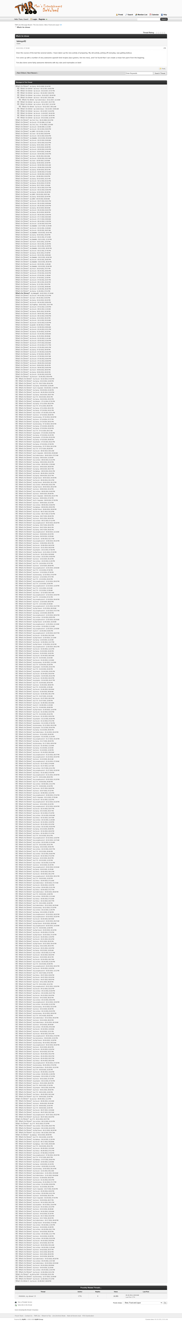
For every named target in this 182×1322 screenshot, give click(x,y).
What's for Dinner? (22, 86)
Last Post (128, 1297)
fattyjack (37, 401)
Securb (38, 91)
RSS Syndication (88, 1316)
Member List (142, 15)
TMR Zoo (37, 1316)
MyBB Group (39, 1319)
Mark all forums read (74, 1316)
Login (35, 19)
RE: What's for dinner (24, 88)
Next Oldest (21, 73)
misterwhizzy (39, 1038)
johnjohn (37, 433)
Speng (34, 86)
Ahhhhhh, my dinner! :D (27, 1296)
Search (130, 15)
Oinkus (37, 592)
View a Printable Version (25, 1302)
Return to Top (46, 1316)
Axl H (36, 631)
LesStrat (38, 95)
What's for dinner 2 (22, 1281)
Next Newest (32, 73)
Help (165, 15)
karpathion (38, 1204)
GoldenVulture (41, 100)
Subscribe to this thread (25, 1305)
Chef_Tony (35, 120)
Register (42, 19)
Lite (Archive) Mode (58, 1316)
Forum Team (19, 1316)
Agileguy (37, 471)
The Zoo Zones (38, 25)
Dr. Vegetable (39, 388)
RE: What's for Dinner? (24, 379)
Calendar (155, 15)
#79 (165, 48)
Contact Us (28, 1316)
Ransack (34, 376)
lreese (37, 88)
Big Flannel (38, 478)
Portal (120, 15)
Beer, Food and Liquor (52, 25)
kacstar (34, 1099)
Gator (33, 133)
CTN (36, 383)
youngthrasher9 (40, 523)
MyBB (24, 1319)
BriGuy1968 (35, 1274)
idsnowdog (38, 417)
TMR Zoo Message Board (23, 25)
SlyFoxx (37, 993)
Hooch (34, 147)
